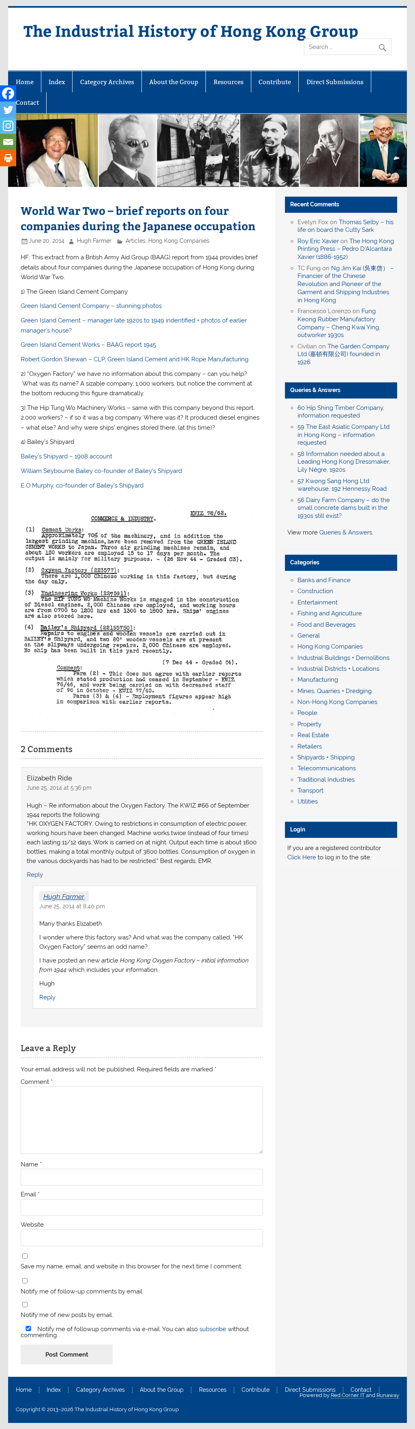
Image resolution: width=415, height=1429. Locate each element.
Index (57, 82)
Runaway (387, 1395)
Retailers (309, 746)
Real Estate (313, 735)
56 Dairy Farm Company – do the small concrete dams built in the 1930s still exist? (343, 508)
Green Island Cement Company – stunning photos (91, 306)
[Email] (8, 142)
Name (31, 1165)
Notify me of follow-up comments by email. (82, 1292)
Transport (310, 790)
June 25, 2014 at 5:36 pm (59, 787)
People (307, 713)
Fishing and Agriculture (329, 613)
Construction (315, 591)
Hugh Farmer (94, 240)
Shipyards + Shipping (326, 757)
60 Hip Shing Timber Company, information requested (340, 412)
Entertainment (317, 602)
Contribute (275, 82)
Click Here (301, 857)
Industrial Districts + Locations (338, 668)
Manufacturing (317, 679)
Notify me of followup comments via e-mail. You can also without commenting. (135, 1331)
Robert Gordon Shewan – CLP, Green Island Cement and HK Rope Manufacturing (134, 359)
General (308, 635)
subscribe (212, 1329)
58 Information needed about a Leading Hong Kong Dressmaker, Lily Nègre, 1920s (343, 462)
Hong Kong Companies (179, 240)
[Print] (8, 158)
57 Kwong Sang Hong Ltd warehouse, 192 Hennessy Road (342, 485)
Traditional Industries (326, 779)
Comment (37, 1082)
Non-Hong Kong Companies (337, 702)
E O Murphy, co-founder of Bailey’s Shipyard (82, 485)
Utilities (307, 801)
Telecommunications (326, 768)
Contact (27, 102)
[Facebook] (8, 93)
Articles (135, 240)
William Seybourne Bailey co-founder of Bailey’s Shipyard (101, 471)
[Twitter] (8, 110)
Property (309, 724)
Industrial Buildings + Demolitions (343, 657)
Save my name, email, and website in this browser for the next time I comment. (131, 1267)
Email (30, 1195)
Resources (229, 82)
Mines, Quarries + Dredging (334, 691)
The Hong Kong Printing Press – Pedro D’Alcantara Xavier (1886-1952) (345, 249)
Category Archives (107, 82)
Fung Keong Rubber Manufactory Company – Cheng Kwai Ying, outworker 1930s (338, 323)
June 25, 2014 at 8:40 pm (72, 906)
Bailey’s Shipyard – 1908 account (66, 456)
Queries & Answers (315, 390)
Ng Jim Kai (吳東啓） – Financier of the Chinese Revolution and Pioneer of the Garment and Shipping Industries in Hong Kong (345, 284)
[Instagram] (8, 126)
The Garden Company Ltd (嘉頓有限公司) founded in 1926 (343, 354)
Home (25, 82)
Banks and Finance (324, 580)
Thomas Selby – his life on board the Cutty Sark (345, 226)
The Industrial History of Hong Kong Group (191, 30)
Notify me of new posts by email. (67, 1315)
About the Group (173, 82)
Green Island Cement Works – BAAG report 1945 (88, 344)
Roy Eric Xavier (318, 241)
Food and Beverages (326, 624)
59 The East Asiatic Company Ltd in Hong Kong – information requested (343, 435)
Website (32, 1225)
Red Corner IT (348, 1395)
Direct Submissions (335, 82)
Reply (35, 874)
